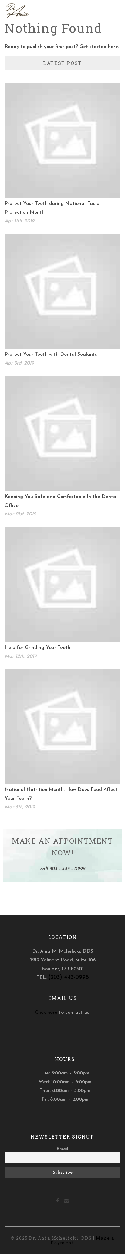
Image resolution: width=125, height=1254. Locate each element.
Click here (46, 1012)
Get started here (98, 46)
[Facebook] (57, 1201)
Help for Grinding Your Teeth (37, 647)
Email (62, 1149)
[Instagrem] (66, 1202)
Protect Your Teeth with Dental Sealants (51, 354)
